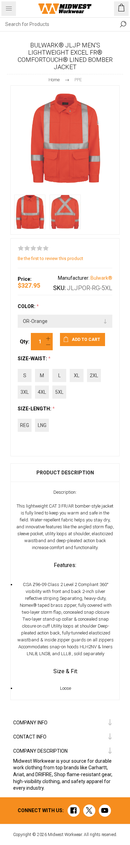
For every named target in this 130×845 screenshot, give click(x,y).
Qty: (24, 341)
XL (76, 375)
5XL (59, 392)
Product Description (65, 472)
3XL (24, 392)
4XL (42, 392)
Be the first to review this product (50, 258)
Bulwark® (101, 278)
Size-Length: (35, 408)
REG (24, 425)
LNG (42, 425)
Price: (25, 279)
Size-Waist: (33, 359)
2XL (94, 375)
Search (123, 24)
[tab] (65, 472)
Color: (27, 306)
